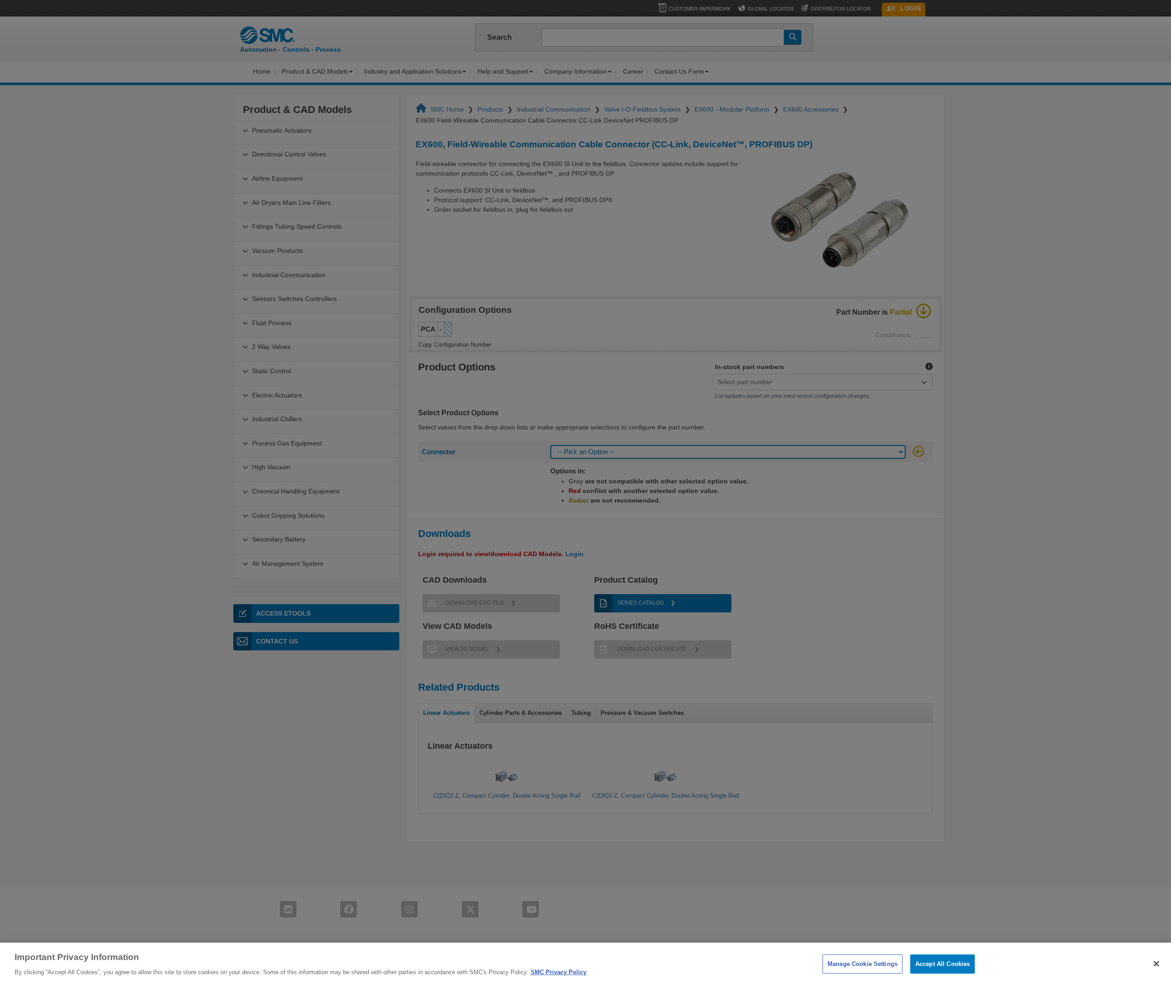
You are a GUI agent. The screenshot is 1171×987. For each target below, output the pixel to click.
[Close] (1156, 964)
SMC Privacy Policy (558, 971)
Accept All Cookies (942, 963)
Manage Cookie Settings (862, 963)
